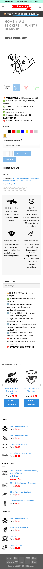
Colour (6, 127)
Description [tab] (10, 281)
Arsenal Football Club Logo (31, 389)
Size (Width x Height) (12, 140)
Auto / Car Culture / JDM (20, 178)
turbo (9, 184)
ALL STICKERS (14, 23)
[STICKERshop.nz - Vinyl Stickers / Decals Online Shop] (21, 7)
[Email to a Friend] (17, 189)
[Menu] (3, 7)
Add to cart (23, 153)
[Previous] (7, 64)
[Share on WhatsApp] (5, 189)
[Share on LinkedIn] (25, 189)
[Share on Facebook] (9, 189)
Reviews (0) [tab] (9, 286)
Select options (11, 403)
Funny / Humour (25, 180)
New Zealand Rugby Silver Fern (11, 391)
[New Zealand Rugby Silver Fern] (11, 377)
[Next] (36, 64)
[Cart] (40, 7)
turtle (14, 184)
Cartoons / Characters (11, 180)
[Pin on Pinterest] (21, 189)
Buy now (10, 159)
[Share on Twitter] (13, 189)
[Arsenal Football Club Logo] (31, 377)
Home (9, 21)
